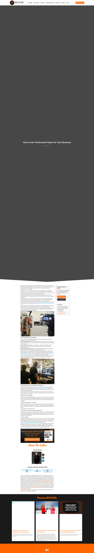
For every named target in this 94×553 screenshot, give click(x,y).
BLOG (68, 2)
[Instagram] (43, 455)
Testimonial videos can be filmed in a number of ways (30, 423)
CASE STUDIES (36, 2)
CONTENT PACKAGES (50, 2)
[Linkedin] (43, 460)
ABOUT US (64, 2)
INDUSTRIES (57, 2)
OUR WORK (30, 2)
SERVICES (42, 2)
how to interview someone (42, 388)
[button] (21, 470)
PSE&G (22, 488)
